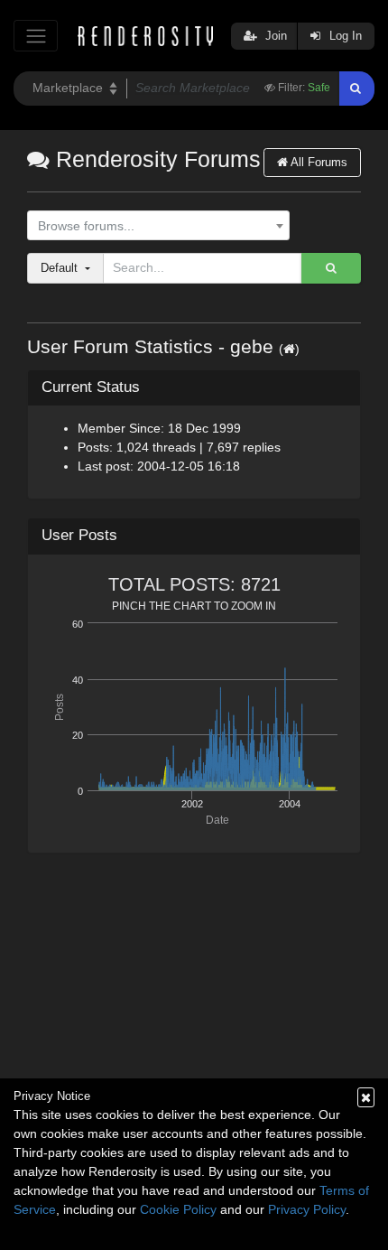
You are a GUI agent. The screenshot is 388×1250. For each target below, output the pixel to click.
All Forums (317, 162)
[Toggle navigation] (36, 35)
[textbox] (154, 226)
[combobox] (158, 225)
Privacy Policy (307, 1209)
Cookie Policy (178, 1209)
